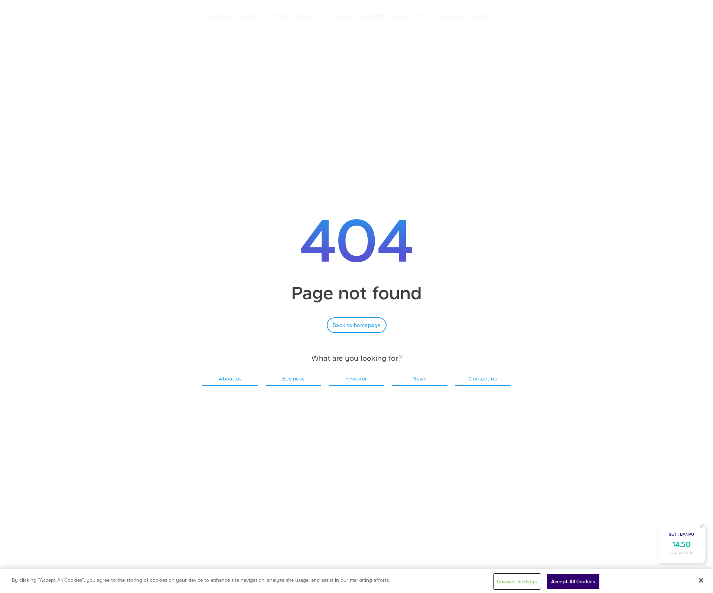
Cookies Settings (517, 581)
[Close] (701, 580)
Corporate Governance (290, 17)
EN (545, 17)
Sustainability (341, 17)
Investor (356, 378)
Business (246, 17)
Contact (481, 17)
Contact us (483, 378)
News (422, 17)
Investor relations (387, 17)
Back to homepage (357, 324)
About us (220, 17)
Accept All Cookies (573, 581)
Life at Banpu (449, 17)
